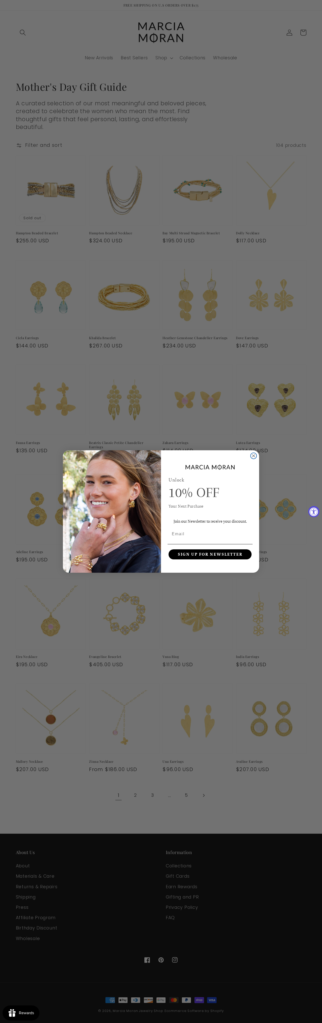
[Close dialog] (254, 456)
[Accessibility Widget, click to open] (313, 511)
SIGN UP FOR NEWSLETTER (210, 554)
